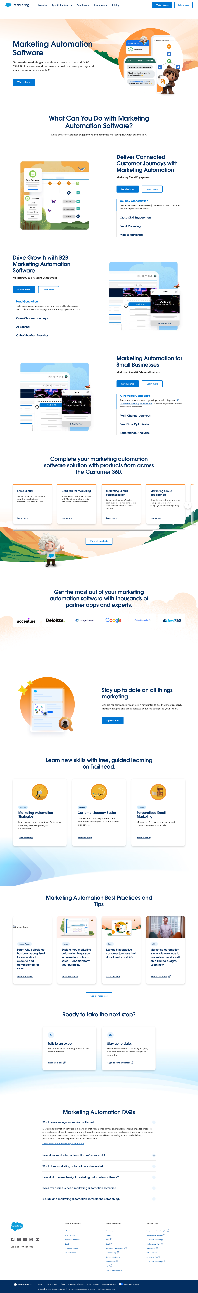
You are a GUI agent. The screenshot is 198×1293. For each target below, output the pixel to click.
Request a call (55, 1062)
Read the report (25, 976)
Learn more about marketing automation (63, 1143)
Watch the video (159, 976)
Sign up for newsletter (118, 1062)
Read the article (70, 976)
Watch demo (23, 82)
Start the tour (113, 976)
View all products (99, 541)
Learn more (152, 189)
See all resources (99, 995)
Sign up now (112, 720)
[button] (188, 505)
